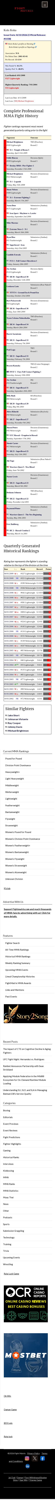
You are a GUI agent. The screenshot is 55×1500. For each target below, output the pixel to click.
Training (7, 1244)
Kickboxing (8, 1170)
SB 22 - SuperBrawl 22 (19, 499)
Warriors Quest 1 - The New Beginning (26, 515)
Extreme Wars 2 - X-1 (19, 229)
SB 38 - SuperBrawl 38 (19, 277)
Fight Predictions (11, 1137)
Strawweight (11, 825)
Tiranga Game (35, 1480)
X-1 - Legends (15, 182)
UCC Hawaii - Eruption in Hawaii (24, 435)
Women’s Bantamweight (17, 852)
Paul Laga (11, 350)
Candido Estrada (14, 255)
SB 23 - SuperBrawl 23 (19, 483)
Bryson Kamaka (13, 366)
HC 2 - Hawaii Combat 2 (20, 530)
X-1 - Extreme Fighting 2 (20, 197)
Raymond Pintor (13, 508)
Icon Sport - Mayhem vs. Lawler (23, 213)
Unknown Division (14, 879)
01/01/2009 (8, 578)
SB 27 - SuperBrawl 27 (19, 419)
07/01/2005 (8, 646)
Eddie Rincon (12, 158)
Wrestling (8, 1264)
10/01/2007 (8, 602)
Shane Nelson (12, 189)
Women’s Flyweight (14, 859)
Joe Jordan (11, 269)
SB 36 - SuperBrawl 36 (19, 308)
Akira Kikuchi (12, 412)
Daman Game (10, 1409)
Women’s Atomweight (16, 872)
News (6, 1204)
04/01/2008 (8, 593)
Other (6, 1210)
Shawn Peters (12, 427)
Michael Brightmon (26, 101)
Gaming (7, 1150)
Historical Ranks (11, 1157)
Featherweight (12, 805)
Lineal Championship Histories (20, 976)
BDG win (8, 1423)
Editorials (8, 1117)
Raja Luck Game (11, 1273)
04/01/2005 (8, 650)
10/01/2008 (8, 583)
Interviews (8, 1164)
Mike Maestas (12, 223)
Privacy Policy (33, 1453)
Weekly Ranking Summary (17, 963)
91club (7, 888)
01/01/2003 (8, 694)
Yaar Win (23, 1480)
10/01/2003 (8, 679)
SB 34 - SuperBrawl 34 (19, 324)
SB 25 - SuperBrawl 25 (19, 451)
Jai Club (11, 1477)
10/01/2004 (8, 660)
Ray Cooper (14, 723)
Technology (9, 1237)
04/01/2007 (8, 612)
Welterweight (12, 792)
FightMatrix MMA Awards (18, 983)
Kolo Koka (10, 30)
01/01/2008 (8, 597)
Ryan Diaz (11, 237)
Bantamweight (12, 812)
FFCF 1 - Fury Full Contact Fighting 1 (25, 372)
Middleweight (12, 785)
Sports (6, 1224)
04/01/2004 (8, 670)
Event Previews (10, 1123)
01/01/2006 (8, 636)
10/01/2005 (8, 641)
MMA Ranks (9, 1184)
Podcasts (7, 1217)
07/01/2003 (8, 684)
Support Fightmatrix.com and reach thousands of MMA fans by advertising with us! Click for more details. (27, 913)
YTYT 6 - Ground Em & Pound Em (24, 292)
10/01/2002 (8, 699)
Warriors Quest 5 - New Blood (22, 467)
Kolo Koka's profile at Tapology (22, 47)
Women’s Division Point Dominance (22, 839)
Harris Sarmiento (14, 334)
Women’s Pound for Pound (18, 832)
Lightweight (11, 798)
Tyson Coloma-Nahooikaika (18, 318)
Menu (45, 4)
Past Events (11, 996)
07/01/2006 (8, 626)
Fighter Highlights (12, 1144)
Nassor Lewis (12, 476)
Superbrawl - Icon (17, 245)
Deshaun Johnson (14, 492)
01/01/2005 (8, 655)
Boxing (6, 1110)
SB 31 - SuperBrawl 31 (19, 388)
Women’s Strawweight (16, 865)
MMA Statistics (10, 1190)
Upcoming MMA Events (16, 970)
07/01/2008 (8, 588)
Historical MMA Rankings (17, 956)
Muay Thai (8, 1197)
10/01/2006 (8, 621)
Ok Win (7, 1396)
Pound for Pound (13, 758)
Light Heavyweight (14, 778)
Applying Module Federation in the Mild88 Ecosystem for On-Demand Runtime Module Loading (24, 1080)
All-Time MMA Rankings (17, 949)
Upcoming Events (11, 1257)
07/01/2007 (8, 607)
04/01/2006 (8, 631)
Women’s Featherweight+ (17, 845)
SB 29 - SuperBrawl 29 (19, 404)
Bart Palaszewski (14, 301)
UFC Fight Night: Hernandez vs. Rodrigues (23, 1059)
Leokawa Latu (13, 286)
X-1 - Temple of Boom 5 (19, 150)
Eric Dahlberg (12, 524)
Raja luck (8, 1436)
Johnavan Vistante (18, 719)
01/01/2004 (8, 675)
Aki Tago (10, 461)
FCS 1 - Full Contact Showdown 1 (23, 261)
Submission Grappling (13, 1230)
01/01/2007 (8, 617)
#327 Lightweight (12, 78)
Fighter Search (12, 943)
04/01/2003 (8, 689)
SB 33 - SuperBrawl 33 (19, 340)
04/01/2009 (8, 573)
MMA (6, 1177)
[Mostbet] (26, 1376)
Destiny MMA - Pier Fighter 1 (22, 166)
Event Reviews (10, 1130)
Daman (20, 1477)
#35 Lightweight (12, 88)
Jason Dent (11, 205)
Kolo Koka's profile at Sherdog (20, 44)
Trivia (6, 1251)
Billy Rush (11, 396)
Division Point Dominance (18, 765)
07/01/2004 (8, 665)
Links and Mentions (14, 990)
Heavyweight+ (12, 772)
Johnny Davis (15, 726)
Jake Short (14, 715)
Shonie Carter (12, 443)
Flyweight (10, 818)
